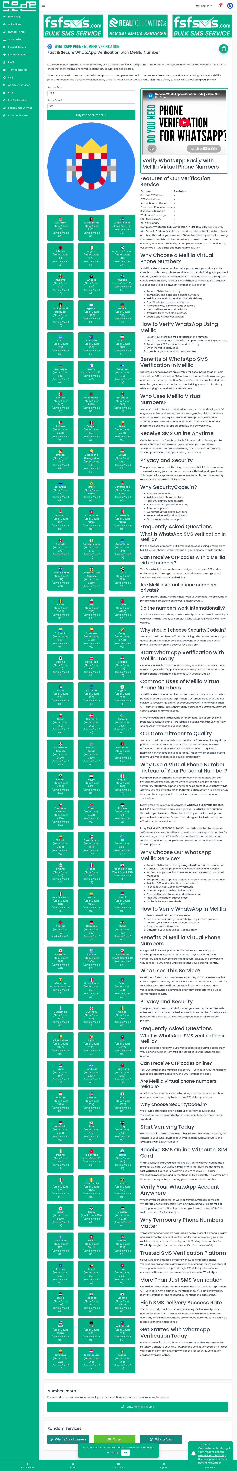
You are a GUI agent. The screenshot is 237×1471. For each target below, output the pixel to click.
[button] (204, 5)
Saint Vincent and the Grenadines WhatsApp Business (212, 1455)
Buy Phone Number (90, 115)
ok (125, 1452)
